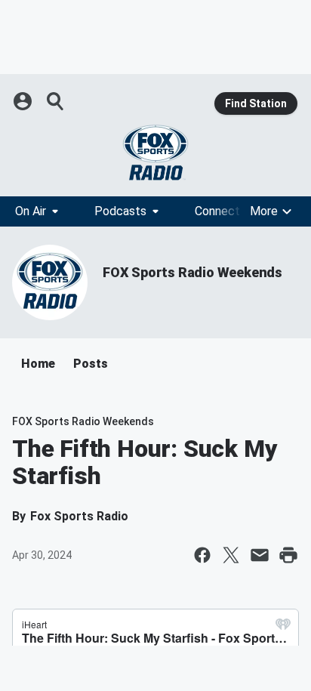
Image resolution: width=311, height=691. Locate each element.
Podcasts (120, 211)
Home (38, 363)
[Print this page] (288, 555)
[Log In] (24, 101)
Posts (90, 363)
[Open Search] (56, 101)
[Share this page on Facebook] (202, 555)
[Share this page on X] (231, 555)
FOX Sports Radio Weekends (192, 272)
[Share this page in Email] (259, 555)
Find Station (256, 103)
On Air (30, 211)
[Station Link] (155, 152)
